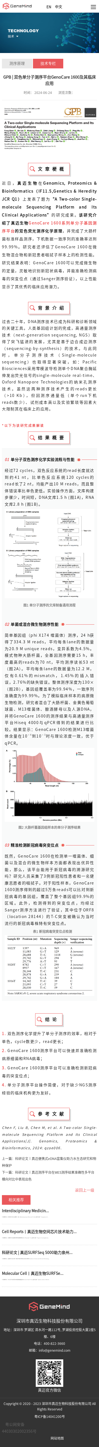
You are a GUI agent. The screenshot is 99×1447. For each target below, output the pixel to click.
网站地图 (57, 1438)
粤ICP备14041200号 (49, 1416)
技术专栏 (48, 63)
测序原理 (17, 63)
